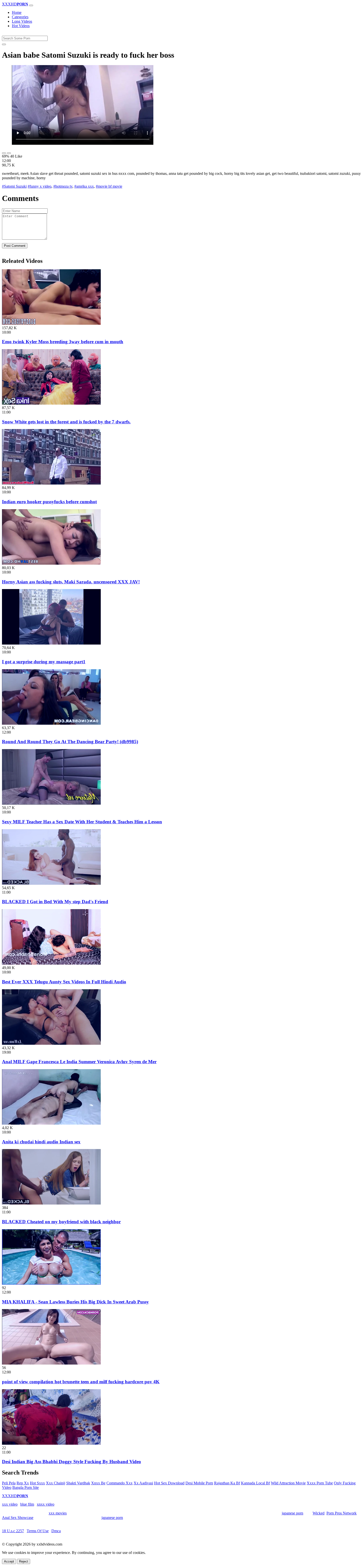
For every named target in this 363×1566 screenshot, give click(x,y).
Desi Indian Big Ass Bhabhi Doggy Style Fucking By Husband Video (71, 1461)
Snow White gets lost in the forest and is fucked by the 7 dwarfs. (66, 421)
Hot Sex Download (169, 1483)
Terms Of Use (38, 1531)
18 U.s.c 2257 (13, 1531)
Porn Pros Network (341, 1513)
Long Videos (22, 21)
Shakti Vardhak (78, 1483)
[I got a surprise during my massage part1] (51, 643)
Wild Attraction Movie (288, 1483)
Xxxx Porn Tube (320, 1483)
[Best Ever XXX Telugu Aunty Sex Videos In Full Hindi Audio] (51, 963)
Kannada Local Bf (255, 1483)
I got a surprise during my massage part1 (43, 661)
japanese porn (292, 1513)
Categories (20, 17)
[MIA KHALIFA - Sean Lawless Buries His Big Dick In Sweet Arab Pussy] (51, 1283)
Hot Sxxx (37, 1483)
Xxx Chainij (55, 1483)
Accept (9, 1561)
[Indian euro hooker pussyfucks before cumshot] (51, 483)
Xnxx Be (98, 1483)
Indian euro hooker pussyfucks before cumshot (49, 501)
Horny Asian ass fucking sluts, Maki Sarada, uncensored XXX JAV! (71, 581)
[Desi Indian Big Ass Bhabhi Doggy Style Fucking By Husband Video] (51, 1443)
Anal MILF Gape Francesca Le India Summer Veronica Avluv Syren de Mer (79, 1061)
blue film (27, 1504)
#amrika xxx (84, 186)
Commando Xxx (119, 1483)
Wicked (318, 1513)
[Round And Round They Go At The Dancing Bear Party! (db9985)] (51, 723)
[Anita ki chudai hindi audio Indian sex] (51, 1123)
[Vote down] (9, 153)
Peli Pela (9, 1483)
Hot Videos (21, 26)
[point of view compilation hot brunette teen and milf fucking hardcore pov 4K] (51, 1363)
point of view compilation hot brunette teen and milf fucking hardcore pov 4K (81, 1381)
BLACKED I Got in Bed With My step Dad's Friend (55, 901)
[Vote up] (4, 153)
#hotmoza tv (62, 186)
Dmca (56, 1531)
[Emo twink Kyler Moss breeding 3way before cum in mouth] (51, 323)
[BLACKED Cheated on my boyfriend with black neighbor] (51, 1203)
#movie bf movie (109, 186)
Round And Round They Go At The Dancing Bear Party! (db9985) (70, 741)
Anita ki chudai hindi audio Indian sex (41, 1141)
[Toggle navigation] (31, 5)
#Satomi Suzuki (14, 186)
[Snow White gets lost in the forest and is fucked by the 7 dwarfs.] (51, 403)
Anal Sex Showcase (17, 1517)
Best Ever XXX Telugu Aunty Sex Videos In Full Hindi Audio (64, 981)
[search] (4, 44)
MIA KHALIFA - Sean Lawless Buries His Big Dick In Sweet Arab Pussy (75, 1301)
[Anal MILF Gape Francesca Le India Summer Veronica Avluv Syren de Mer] (51, 1043)
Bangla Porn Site (25, 1487)
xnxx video (45, 1504)
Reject (23, 1561)
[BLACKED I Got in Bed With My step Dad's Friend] (51, 883)
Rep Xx (23, 1483)
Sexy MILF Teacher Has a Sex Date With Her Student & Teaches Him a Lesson (82, 821)
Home (16, 12)
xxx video (10, 1504)
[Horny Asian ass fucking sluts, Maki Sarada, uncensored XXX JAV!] (51, 563)
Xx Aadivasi (143, 1483)
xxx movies (58, 1513)
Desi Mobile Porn (199, 1483)
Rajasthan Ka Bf (227, 1483)
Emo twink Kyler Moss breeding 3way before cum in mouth (62, 341)
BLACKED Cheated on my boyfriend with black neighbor (61, 1221)
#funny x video (39, 186)
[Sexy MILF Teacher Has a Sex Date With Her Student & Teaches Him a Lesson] (51, 803)
